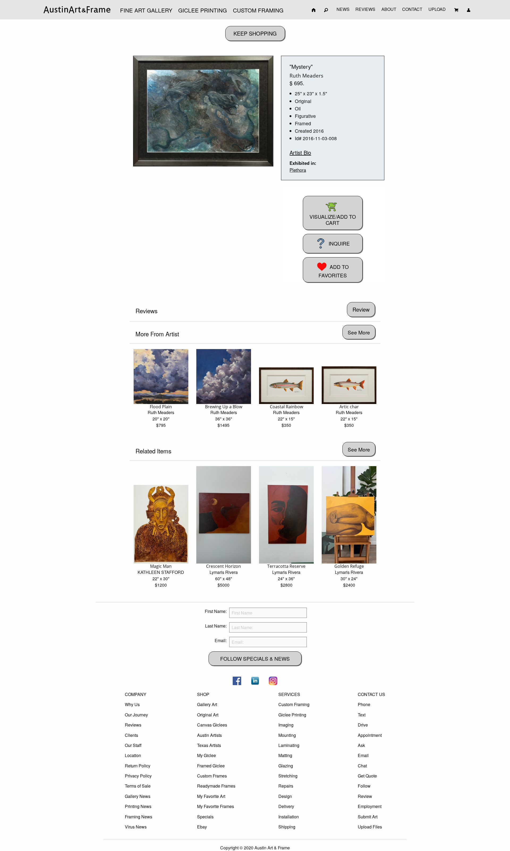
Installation (288, 817)
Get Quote (367, 776)
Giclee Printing (292, 715)
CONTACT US (371, 694)
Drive (363, 725)
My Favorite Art (211, 796)
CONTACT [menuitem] (412, 9)
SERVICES (289, 694)
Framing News (138, 817)
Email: (221, 640)
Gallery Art (207, 704)
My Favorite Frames (215, 806)
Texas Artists (209, 745)
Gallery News (137, 796)
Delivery (286, 806)
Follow (364, 786)
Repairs (285, 786)
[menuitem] (77, 9)
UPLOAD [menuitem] (437, 9)
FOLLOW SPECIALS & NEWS (255, 658)
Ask (361, 745)
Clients (131, 735)
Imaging (286, 725)
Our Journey (136, 715)
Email (363, 755)
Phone (364, 704)
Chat (362, 766)
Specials (205, 817)
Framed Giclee (211, 766)
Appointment (370, 735)
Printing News (138, 806)
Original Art (207, 715)
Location (133, 755)
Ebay (202, 827)
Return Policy (137, 766)
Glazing (285, 766)
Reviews (133, 725)
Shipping (286, 827)
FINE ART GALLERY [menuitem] (146, 10)
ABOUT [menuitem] (388, 9)
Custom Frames (212, 776)
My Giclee (206, 755)
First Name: (216, 611)
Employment (369, 806)
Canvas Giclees (212, 725)
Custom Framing (293, 704)
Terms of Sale (138, 786)
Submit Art (367, 817)
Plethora (298, 170)
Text (362, 715)
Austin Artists (209, 735)
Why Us (132, 704)
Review (365, 796)
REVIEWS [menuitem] (365, 9)
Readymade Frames (216, 786)
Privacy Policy (138, 776)
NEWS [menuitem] (343, 9)
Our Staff (133, 745)
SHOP (203, 694)
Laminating (288, 745)
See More (359, 332)
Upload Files (370, 827)
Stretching (288, 776)
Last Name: (216, 626)
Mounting (287, 735)
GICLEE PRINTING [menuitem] (202, 10)
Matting (285, 755)
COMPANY (135, 694)
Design (285, 796)
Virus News (136, 827)
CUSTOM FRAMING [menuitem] (258, 10)
